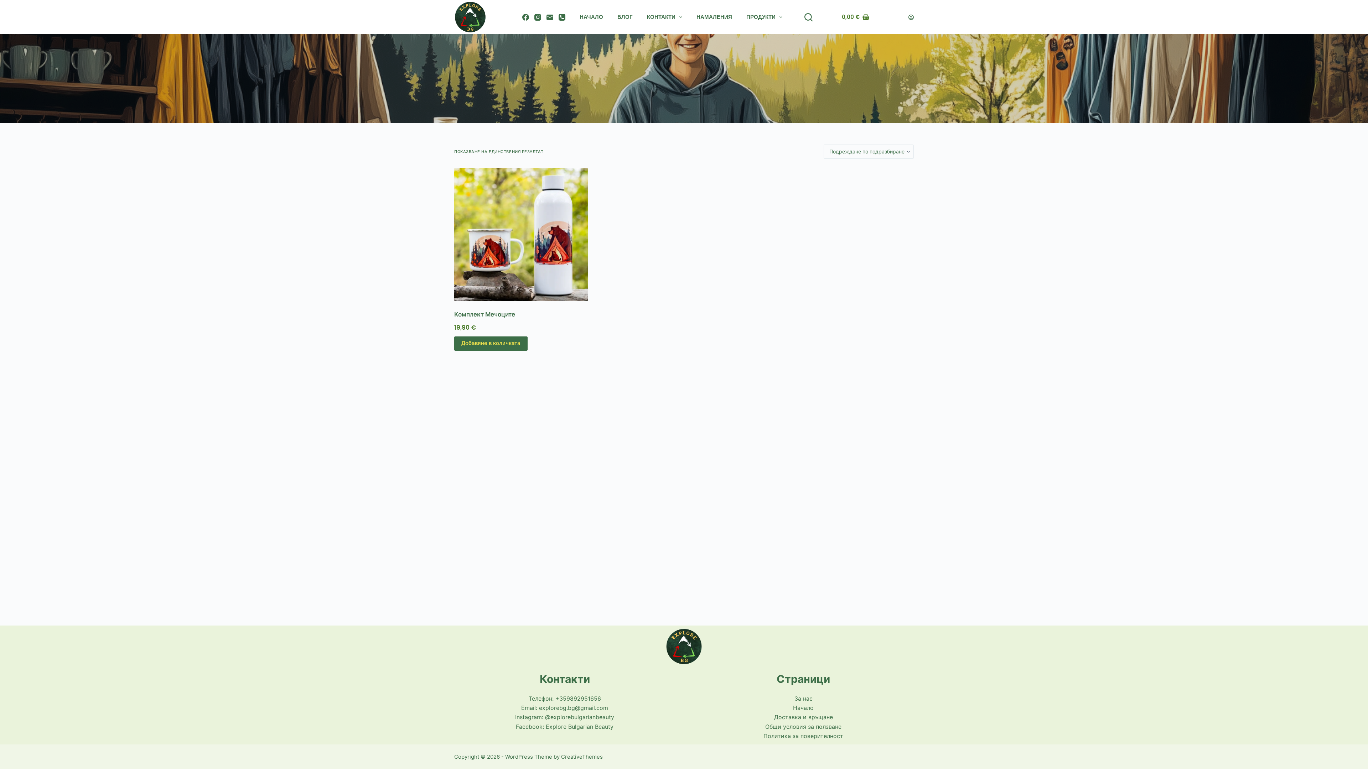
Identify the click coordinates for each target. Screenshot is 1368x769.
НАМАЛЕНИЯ (714, 17)
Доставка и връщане (803, 717)
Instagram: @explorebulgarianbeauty (564, 717)
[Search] (808, 17)
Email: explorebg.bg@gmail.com (564, 707)
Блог (625, 17)
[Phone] (562, 17)
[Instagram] (537, 17)
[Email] (549, 17)
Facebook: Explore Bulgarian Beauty (564, 726)
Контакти (661, 17)
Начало (591, 17)
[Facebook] (525, 17)
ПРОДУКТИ (761, 17)
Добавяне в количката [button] (490, 343)
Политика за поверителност (803, 735)
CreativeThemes (582, 756)
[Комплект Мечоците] (528, 234)
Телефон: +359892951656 (565, 698)
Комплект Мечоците (484, 314)
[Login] (911, 17)
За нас (803, 698)
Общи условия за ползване (803, 726)
